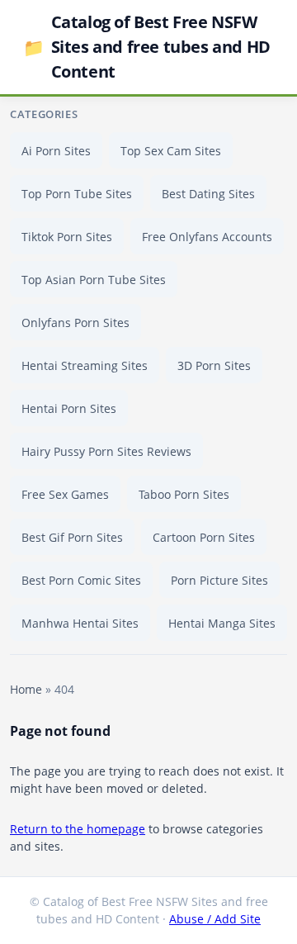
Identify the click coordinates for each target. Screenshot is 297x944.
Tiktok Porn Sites (66, 236)
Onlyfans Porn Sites (75, 322)
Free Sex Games (65, 494)
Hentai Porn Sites (68, 408)
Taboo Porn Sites (184, 494)
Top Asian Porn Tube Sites (93, 279)
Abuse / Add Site (215, 919)
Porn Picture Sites (219, 580)
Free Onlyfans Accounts (207, 236)
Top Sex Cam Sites (170, 151)
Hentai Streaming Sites (84, 365)
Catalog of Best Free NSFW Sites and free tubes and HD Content (147, 47)
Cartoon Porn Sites (204, 537)
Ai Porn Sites (56, 151)
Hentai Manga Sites (222, 623)
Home (26, 689)
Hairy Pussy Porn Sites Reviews (106, 451)
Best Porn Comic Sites (81, 580)
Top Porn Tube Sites (76, 194)
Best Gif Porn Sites (72, 537)
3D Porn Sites (214, 365)
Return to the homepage (77, 829)
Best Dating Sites (208, 194)
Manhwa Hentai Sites (80, 623)
